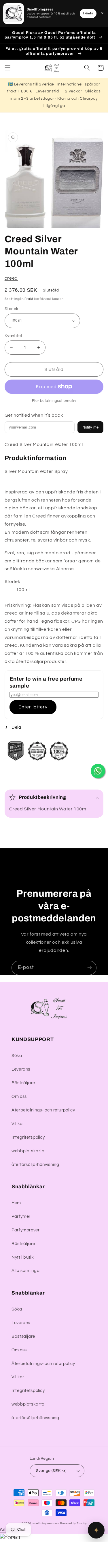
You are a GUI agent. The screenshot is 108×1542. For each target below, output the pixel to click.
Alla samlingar (26, 1270)
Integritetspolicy (28, 1137)
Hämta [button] (88, 13)
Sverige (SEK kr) (51, 1471)
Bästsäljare (23, 1083)
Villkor (18, 1124)
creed (11, 278)
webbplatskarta (28, 1151)
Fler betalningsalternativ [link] (54, 401)
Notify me (90, 427)
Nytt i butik (23, 1257)
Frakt (28, 298)
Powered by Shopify (73, 1523)
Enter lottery (33, 707)
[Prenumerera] (89, 968)
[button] (7, 67)
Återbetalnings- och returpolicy (43, 1110)
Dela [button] (16, 727)
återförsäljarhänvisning (35, 1164)
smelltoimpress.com (46, 1523)
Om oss (19, 1096)
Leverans (21, 1069)
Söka (17, 1055)
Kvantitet (13, 336)
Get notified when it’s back (34, 415)
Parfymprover (26, 1230)
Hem (16, 1203)
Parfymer (21, 1216)
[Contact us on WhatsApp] (98, 771)
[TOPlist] (10, 1537)
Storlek (11, 309)
